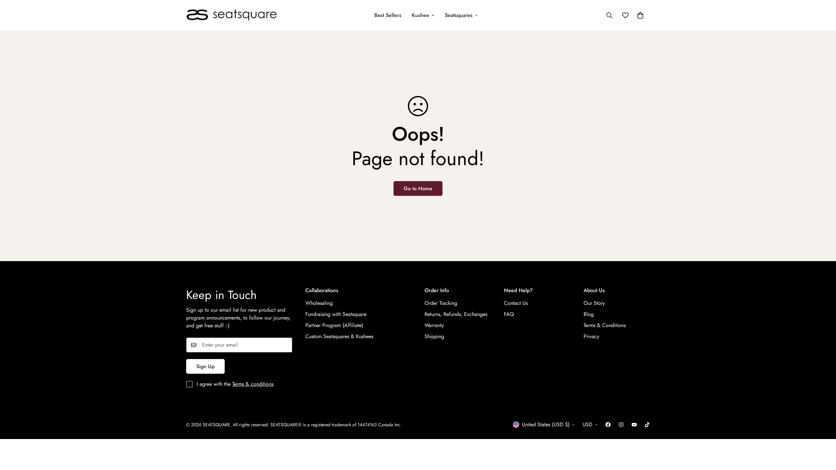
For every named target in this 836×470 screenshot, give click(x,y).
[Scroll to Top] (823, 434)
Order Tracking (441, 303)
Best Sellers (387, 15)
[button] (640, 15)
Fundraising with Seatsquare (335, 314)
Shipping (434, 336)
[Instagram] (621, 424)
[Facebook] (608, 424)
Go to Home (418, 188)
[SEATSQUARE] (232, 15)
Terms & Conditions (605, 325)
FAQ (509, 314)
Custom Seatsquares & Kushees (339, 336)
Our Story (594, 303)
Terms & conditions (252, 384)
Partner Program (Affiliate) (334, 325)
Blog (589, 314)
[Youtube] (634, 424)
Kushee (420, 15)
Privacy (591, 336)
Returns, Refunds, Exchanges (456, 314)
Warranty (434, 325)
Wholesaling (319, 303)
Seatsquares (459, 15)
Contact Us (516, 303)
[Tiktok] (647, 424)
